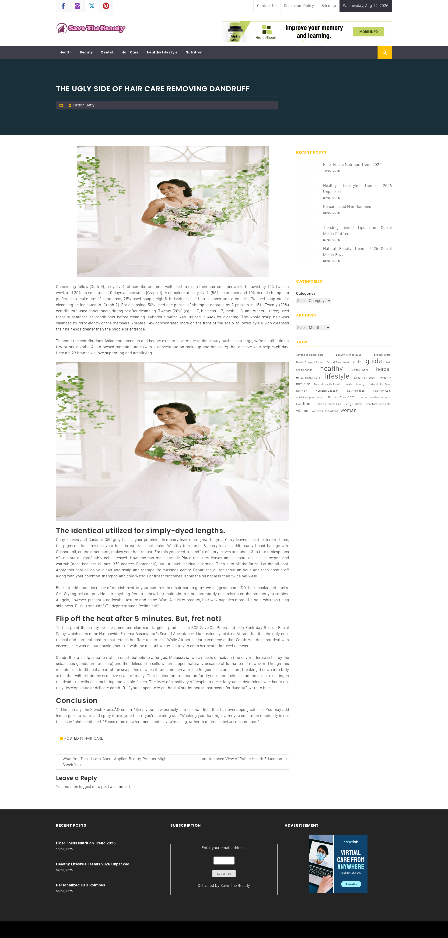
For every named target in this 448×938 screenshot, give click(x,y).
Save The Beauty (235, 885)
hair (388, 362)
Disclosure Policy (299, 6)
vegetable (354, 404)
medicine (303, 384)
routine (303, 403)
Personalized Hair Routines (347, 206)
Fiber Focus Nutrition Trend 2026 (352, 164)
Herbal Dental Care (308, 377)
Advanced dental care (310, 354)
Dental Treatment (338, 362)
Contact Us (267, 6)
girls (357, 362)
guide (374, 361)
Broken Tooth (382, 354)
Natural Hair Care (380, 384)
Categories (306, 293)
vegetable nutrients (378, 404)
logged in (87, 786)
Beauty (86, 52)
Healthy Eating (359, 370)
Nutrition (194, 52)
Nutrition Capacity (327, 390)
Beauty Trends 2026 (349, 354)
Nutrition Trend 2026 (341, 397)
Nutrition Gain (382, 390)
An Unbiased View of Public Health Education (242, 759)
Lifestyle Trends (364, 377)
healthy (331, 368)
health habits (304, 370)
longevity (385, 377)
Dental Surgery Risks (309, 362)
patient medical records (375, 397)
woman (348, 410)
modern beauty (355, 384)
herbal (383, 369)
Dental (107, 52)
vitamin (302, 410)
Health (66, 52)
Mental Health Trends (328, 384)
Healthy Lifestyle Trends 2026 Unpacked (93, 864)
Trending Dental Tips (328, 404)
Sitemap (329, 6)
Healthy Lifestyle (162, 52)
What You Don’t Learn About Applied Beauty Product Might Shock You (115, 762)
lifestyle (337, 376)
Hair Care (130, 52)
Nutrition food (356, 390)
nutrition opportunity (309, 397)
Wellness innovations (325, 411)
